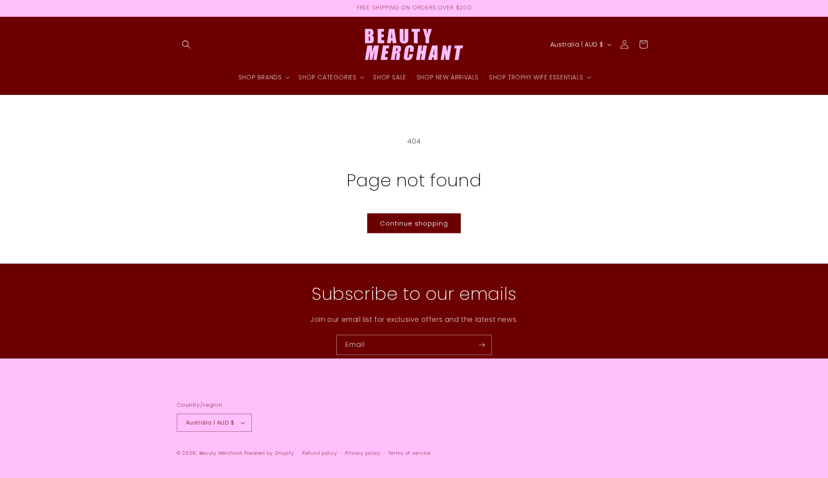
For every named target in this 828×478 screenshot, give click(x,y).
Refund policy (319, 453)
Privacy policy (362, 453)
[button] (186, 44)
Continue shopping (414, 223)
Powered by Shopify (269, 453)
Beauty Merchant (221, 453)
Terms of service (409, 453)
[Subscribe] (481, 345)
